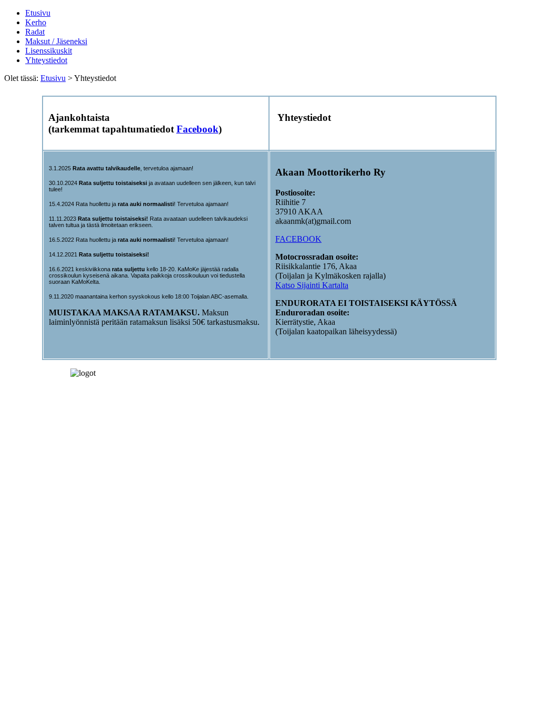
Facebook (198, 129)
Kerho (35, 22)
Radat (35, 31)
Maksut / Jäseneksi (56, 41)
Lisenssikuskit (48, 50)
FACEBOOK (298, 238)
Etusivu (37, 12)
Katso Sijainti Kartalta (311, 285)
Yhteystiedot (46, 60)
